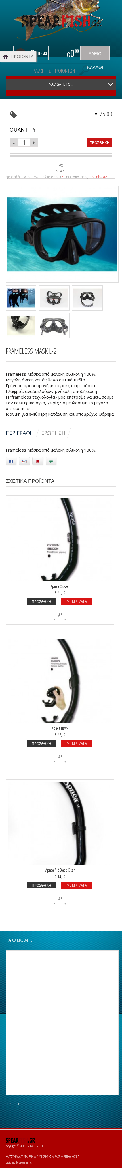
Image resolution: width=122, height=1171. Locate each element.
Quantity (23, 129)
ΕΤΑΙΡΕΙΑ (28, 1156)
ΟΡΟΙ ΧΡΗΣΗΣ (44, 1156)
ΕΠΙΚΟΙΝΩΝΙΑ (71, 1156)
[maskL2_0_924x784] (62, 233)
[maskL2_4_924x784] (88, 298)
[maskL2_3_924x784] (22, 326)
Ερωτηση (53, 432)
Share (61, 171)
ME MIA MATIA (77, 601)
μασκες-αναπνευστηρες (76, 176)
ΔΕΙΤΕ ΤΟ (60, 620)
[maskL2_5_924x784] (55, 298)
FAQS (57, 1156)
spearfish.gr (26, 1162)
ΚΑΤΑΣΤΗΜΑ (31, 176)
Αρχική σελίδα (13, 176)
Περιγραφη (19, 432)
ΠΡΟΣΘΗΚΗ (100, 142)
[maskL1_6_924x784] (22, 298)
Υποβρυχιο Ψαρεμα (51, 176)
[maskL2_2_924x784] (55, 326)
